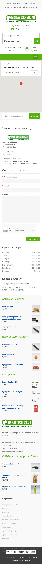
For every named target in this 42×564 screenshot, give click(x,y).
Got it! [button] (21, 560)
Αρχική (8, 3)
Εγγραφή (5, 512)
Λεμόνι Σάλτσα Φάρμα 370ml (14, 486)
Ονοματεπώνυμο (10, 177)
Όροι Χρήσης (7, 527)
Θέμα (6, 195)
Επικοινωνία (16, 3)
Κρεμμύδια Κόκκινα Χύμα (12, 365)
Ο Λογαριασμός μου (29, 3)
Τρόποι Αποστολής (9, 534)
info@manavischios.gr (15, 451)
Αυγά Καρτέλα (8, 306)
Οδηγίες (34, 116)
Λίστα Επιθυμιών (9, 516)
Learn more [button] (8, 554)
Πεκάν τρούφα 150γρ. (11, 382)
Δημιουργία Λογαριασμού (13, 7)
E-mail (6, 186)
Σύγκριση (12, 50)
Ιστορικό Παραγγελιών (11, 519)
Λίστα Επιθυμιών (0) (14, 48)
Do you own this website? (11, 72)
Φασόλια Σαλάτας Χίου (12, 464)
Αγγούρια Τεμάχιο (9, 327)
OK (35, 72)
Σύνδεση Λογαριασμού (30, 7)
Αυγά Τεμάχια (8, 354)
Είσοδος (5, 508)
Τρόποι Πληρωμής (9, 531)
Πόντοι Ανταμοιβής (10, 523)
